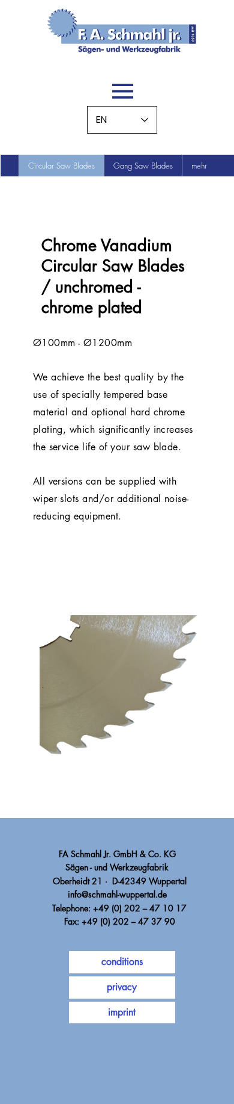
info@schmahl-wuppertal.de (117, 894)
